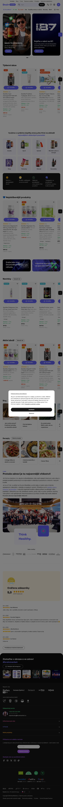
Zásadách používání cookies (32, 404)
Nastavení (31, 413)
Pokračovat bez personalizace (19, 393)
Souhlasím (31, 409)
